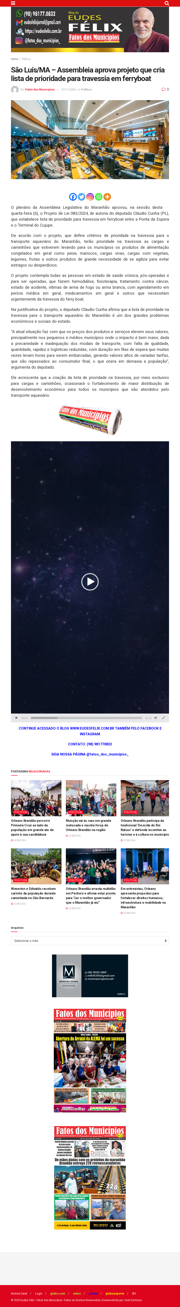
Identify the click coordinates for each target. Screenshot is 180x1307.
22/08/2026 (129, 840)
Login (38, 1293)
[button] (90, 582)
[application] (90, 581)
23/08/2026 (74, 836)
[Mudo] (155, 718)
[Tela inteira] (163, 718)
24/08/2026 (19, 840)
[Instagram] (90, 197)
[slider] (86, 718)
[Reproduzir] (16, 718)
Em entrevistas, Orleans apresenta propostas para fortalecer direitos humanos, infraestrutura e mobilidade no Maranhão (143, 898)
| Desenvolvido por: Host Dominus (121, 1300)
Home (14, 59)
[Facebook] (73, 197)
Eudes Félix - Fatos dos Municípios (41, 1300)
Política (26, 59)
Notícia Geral (19, 1293)
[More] (107, 197)
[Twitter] (81, 197)
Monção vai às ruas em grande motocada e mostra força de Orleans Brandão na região (88, 825)
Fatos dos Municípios (40, 89)
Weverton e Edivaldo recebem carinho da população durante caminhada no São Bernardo (33, 893)
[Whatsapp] (99, 197)
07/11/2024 (69, 89)
